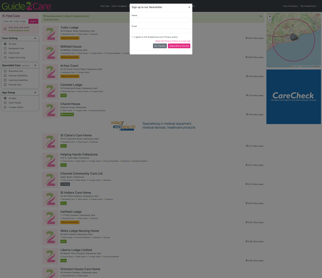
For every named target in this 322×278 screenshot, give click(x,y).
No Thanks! (160, 46)
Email (134, 26)
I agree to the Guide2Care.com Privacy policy (156, 37)
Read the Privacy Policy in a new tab (172, 41)
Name (134, 15)
